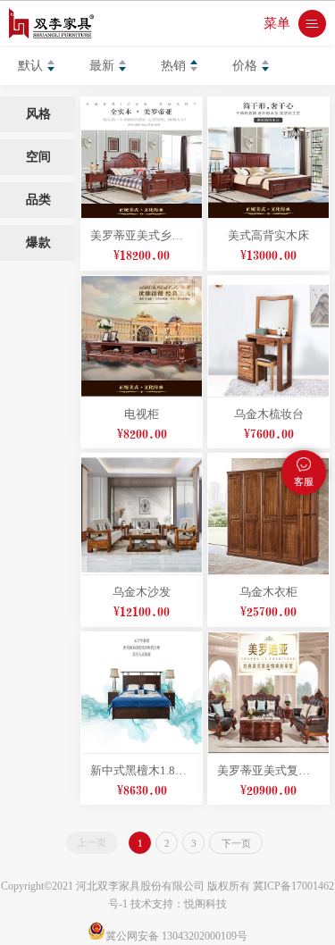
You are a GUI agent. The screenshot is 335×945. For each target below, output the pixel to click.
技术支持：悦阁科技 (178, 904)
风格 (38, 114)
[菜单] (312, 24)
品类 (38, 199)
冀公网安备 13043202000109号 (176, 936)
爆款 (38, 242)
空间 (38, 156)
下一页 (236, 843)
